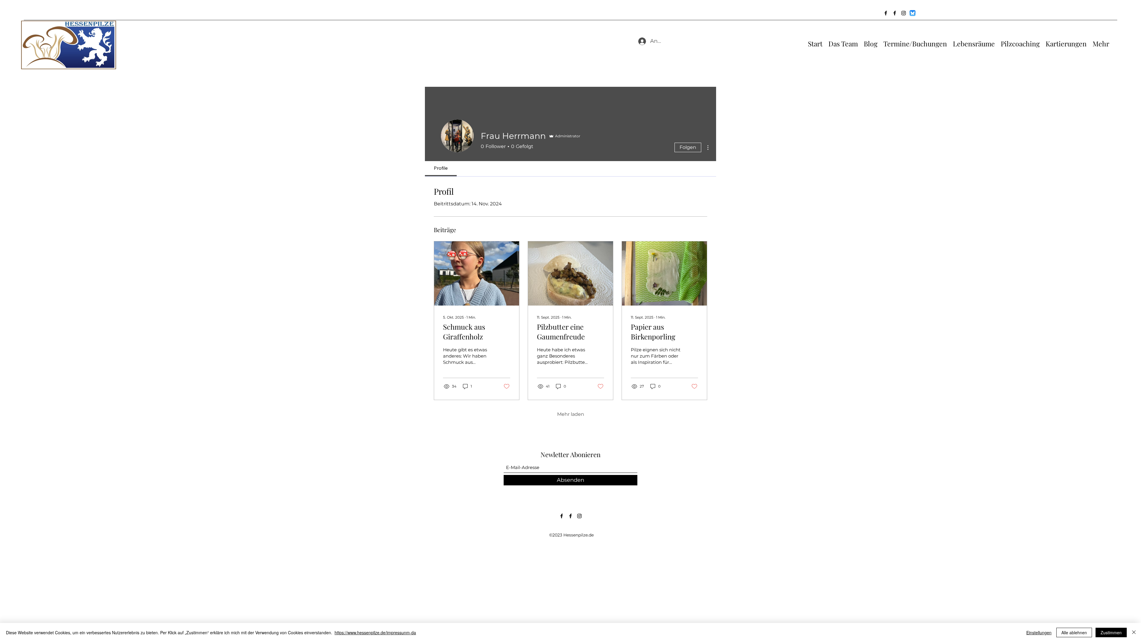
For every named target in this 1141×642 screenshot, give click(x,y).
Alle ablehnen (1074, 632)
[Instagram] (904, 13)
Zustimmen (1111, 632)
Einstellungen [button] (1039, 632)
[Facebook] (886, 13)
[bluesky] (912, 13)
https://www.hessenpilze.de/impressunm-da (375, 632)
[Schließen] (1133, 632)
